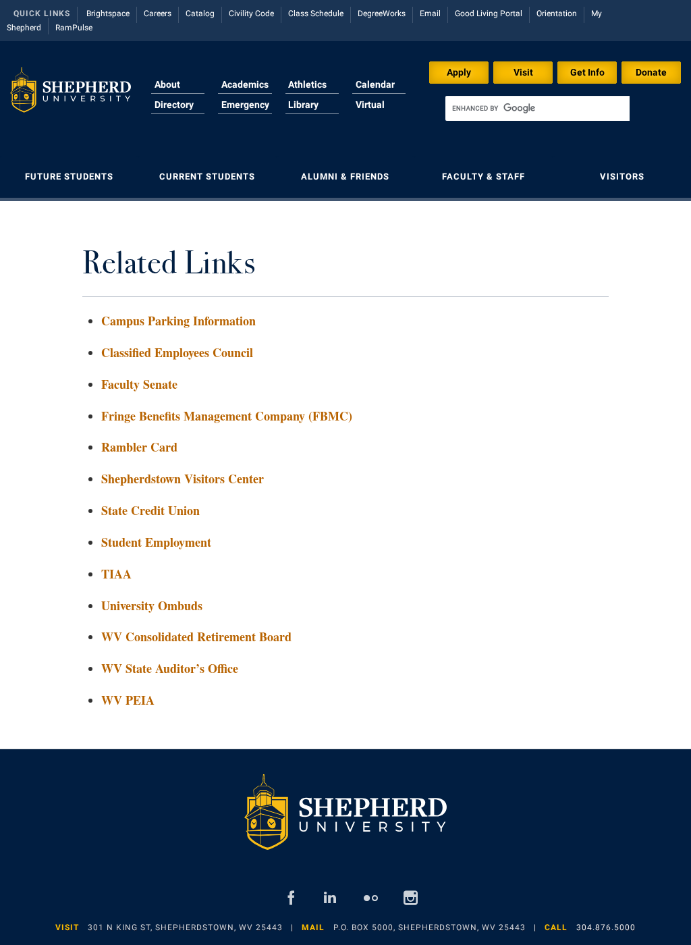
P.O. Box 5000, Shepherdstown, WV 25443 (429, 927)
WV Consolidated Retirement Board (196, 636)
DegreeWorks (382, 13)
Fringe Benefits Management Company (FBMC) (226, 416)
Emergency (245, 104)
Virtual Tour (370, 112)
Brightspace (108, 13)
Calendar (375, 84)
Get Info (587, 72)
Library (303, 104)
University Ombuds (151, 605)
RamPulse (73, 27)
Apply (459, 72)
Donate (651, 72)
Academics (245, 84)
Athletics (307, 84)
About (167, 84)
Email (430, 13)
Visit (523, 72)
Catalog (200, 13)
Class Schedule (315, 13)
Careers (157, 13)
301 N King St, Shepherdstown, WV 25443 (185, 927)
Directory (174, 104)
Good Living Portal (488, 13)
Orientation (556, 13)
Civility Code (251, 13)
